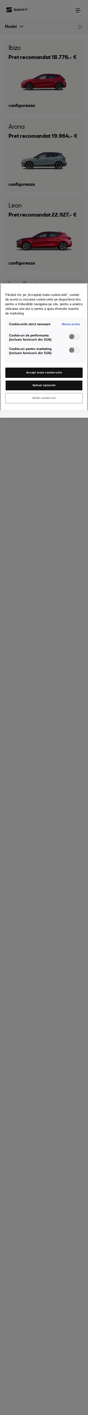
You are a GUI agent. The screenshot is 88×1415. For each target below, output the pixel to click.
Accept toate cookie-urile (44, 372)
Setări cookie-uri (44, 397)
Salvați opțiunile (44, 385)
